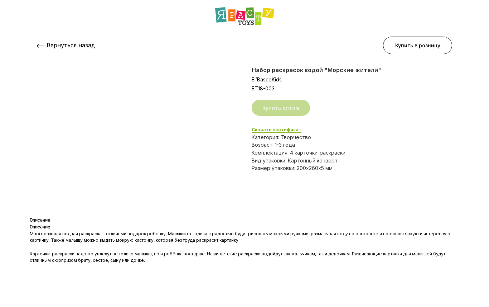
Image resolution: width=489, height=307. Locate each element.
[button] (417, 45)
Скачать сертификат (276, 129)
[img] (244, 16)
